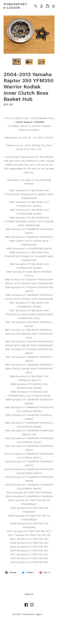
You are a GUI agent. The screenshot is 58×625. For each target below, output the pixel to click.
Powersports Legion (15, 5)
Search (29, 594)
